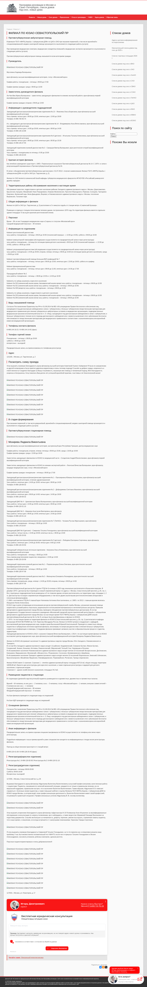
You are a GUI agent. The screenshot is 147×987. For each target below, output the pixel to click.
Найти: (112, 134)
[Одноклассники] (103, 967)
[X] (106, 967)
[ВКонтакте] (100, 967)
